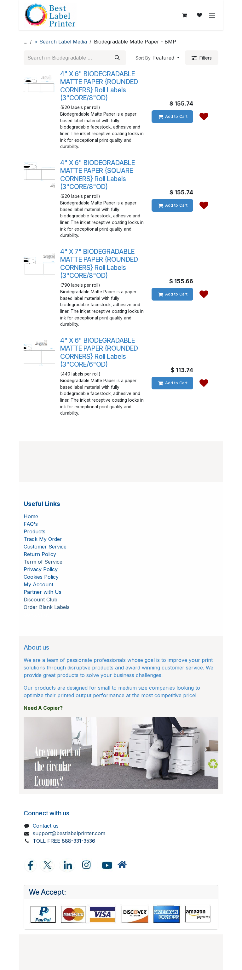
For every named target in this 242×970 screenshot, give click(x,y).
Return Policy (40, 554)
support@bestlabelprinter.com (69, 833)
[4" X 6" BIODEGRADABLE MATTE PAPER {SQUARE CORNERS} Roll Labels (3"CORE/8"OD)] (39, 174)
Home (31, 516)
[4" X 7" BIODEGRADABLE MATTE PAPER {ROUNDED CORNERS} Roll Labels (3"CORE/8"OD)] (39, 263)
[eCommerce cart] (184, 15)
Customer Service (45, 546)
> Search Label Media (60, 41)
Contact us (46, 826)
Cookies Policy (41, 577)
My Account (38, 584)
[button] (157, 57)
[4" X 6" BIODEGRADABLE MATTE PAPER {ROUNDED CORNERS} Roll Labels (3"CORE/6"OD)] (39, 352)
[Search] (117, 57)
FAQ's (31, 524)
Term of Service (43, 562)
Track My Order (43, 539)
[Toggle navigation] (212, 15)
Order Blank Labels (47, 607)
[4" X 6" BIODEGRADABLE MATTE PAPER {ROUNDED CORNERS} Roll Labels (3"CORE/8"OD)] (39, 85)
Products (34, 531)
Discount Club (40, 599)
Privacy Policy (41, 569)
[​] (122, 865)
